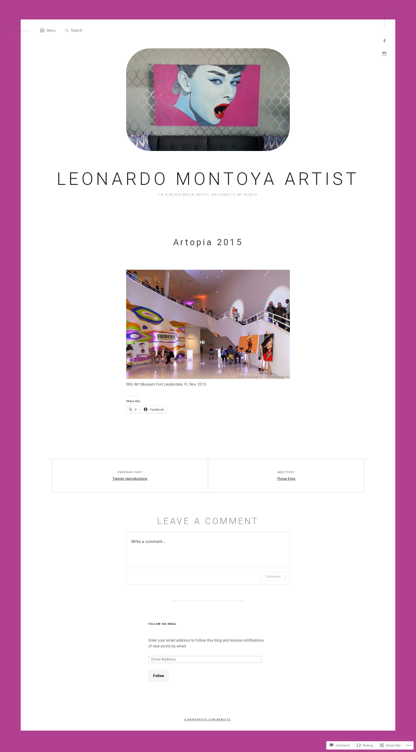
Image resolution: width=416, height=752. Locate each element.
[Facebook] (384, 40)
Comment (273, 576)
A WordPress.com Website (207, 719)
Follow (158, 676)
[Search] (67, 30)
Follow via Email (162, 624)
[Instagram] (384, 53)
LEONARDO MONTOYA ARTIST (208, 179)
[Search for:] (93, 30)
